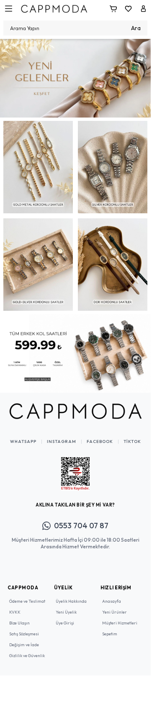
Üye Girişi (65, 616)
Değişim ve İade (24, 638)
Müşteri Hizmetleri (119, 616)
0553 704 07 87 (81, 519)
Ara (136, 28)
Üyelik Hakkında (71, 595)
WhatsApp (23, 435)
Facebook (100, 435)
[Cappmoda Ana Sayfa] (75, 405)
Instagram (61, 435)
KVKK (15, 606)
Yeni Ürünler (114, 606)
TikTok (132, 435)
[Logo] (54, 8)
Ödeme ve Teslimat (27, 595)
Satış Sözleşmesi (24, 627)
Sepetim (109, 627)
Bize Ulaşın (19, 616)
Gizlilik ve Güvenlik (27, 649)
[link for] (75, 76)
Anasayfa (111, 595)
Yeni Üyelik (66, 606)
